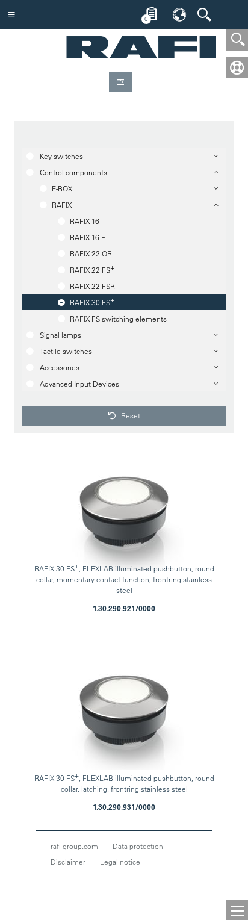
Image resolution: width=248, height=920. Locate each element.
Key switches (61, 156)
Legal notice (120, 861)
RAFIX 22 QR (91, 253)
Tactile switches (66, 351)
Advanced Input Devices (79, 383)
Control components (73, 172)
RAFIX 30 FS (92, 301)
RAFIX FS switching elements (118, 318)
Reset (129, 415)
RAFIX (62, 205)
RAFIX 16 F (87, 237)
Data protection (138, 846)
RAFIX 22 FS (92, 269)
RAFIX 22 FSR (92, 286)
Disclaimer (68, 861)
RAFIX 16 (84, 221)
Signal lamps (60, 335)
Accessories (59, 367)
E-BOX (62, 188)
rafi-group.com (74, 846)
